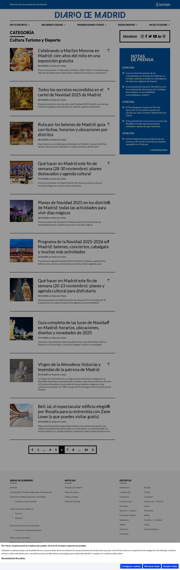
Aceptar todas (170, 566)
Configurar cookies (131, 566)
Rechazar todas (152, 566)
